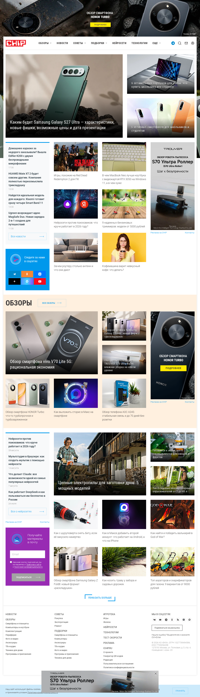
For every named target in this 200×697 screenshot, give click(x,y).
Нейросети (119, 43)
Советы (78, 43)
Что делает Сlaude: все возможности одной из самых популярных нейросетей (27, 478)
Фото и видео (12, 639)
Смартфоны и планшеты (17, 623)
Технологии (139, 43)
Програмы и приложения (66, 654)
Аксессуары (11, 642)
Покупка (58, 618)
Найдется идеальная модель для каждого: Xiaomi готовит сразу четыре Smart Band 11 (26, 199)
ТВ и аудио (11, 646)
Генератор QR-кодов (113, 656)
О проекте (108, 652)
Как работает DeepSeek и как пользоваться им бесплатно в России (26, 495)
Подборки (97, 43)
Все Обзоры (48, 303)
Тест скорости (112, 637)
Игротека (109, 614)
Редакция (108, 660)
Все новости (18, 236)
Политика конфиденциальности (118, 667)
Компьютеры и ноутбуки (17, 627)
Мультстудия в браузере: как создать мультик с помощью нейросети (26, 460)
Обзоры (44, 43)
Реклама (108, 643)
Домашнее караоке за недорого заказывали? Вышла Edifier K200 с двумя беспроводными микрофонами (27, 156)
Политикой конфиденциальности (28, 567)
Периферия (11, 635)
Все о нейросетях (21, 511)
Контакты (189, 233)
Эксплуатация (61, 622)
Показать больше (100, 597)
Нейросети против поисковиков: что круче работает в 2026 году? (22, 442)
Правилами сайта (33, 565)
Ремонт (58, 626)
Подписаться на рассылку (167, 628)
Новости (62, 43)
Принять (180, 691)
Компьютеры (60, 639)
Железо (107, 622)
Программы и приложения (18, 654)
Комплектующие (14, 631)
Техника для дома (14, 650)
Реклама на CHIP (159, 233)
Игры (105, 618)
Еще (155, 43)
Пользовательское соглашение (118, 663)
